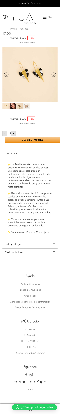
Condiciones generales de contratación (30, 301)
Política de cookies (30, 283)
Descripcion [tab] (11, 152)
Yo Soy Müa (30, 335)
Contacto (30, 329)
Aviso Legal (30, 295)
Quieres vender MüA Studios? (30, 352)
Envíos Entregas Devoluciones (30, 307)
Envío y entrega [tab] (13, 244)
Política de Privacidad (30, 289)
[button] (34, 407)
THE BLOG (30, 346)
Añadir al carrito (32, 140)
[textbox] (30, 198)
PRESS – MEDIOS (30, 341)
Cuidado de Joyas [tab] (14, 252)
